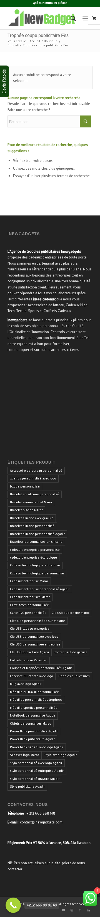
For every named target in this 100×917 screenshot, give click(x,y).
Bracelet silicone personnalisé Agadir (37, 534)
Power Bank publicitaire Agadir (32, 739)
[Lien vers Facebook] (80, 910)
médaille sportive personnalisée (34, 708)
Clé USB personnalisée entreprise (35, 644)
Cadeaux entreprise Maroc (29, 581)
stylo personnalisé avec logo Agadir (36, 763)
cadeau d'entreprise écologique (33, 557)
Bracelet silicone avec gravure (31, 518)
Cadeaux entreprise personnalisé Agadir (39, 589)
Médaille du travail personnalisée (34, 692)
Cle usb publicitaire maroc (70, 613)
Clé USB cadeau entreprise (29, 628)
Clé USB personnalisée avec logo (34, 637)
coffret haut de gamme (71, 652)
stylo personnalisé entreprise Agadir (37, 771)
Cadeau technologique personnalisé (37, 573)
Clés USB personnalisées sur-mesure (37, 621)
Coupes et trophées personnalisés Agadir (41, 668)
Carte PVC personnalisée (28, 613)
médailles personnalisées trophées (36, 700)
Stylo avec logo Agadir (60, 755)
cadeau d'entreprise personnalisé (35, 550)
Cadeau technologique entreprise (35, 565)
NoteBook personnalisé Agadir (32, 715)
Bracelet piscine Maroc (26, 510)
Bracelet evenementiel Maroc (31, 502)
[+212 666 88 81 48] (13, 905)
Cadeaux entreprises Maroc (30, 597)
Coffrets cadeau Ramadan (28, 660)
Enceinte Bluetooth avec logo (31, 676)
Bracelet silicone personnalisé (32, 526)
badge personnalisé (25, 486)
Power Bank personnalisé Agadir (34, 731)
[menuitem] (70, 18)
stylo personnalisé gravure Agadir (34, 779)
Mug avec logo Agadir (25, 684)
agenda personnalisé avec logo (33, 478)
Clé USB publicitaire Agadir (29, 652)
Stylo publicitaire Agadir (27, 786)
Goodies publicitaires (74, 676)
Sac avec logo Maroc (24, 755)
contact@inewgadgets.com (41, 822)
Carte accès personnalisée (29, 605)
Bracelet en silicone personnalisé (34, 494)
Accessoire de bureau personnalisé (36, 471)
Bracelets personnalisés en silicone (36, 542)
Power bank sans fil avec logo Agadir (36, 747)
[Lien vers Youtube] (63, 910)
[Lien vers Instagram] (72, 910)
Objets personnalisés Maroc (30, 723)
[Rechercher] (70, 18)
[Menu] (85, 18)
